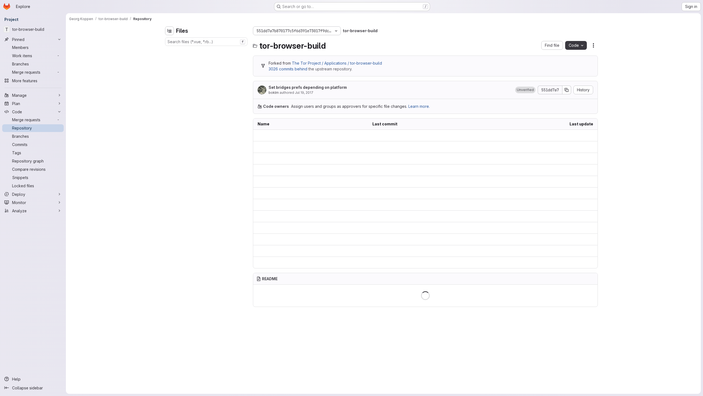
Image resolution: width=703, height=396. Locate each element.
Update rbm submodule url (396, 193)
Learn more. (419, 106)
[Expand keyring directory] (169, 51)
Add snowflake (386, 182)
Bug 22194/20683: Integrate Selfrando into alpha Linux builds (425, 135)
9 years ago (582, 135)
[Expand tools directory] (169, 69)
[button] (525, 90)
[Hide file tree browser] (169, 30)
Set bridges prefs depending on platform (308, 87)
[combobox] (206, 41)
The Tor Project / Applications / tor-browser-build (337, 63)
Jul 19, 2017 (304, 92)
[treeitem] (206, 51)
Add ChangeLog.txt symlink (397, 205)
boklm (274, 92)
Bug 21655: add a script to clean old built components (421, 216)
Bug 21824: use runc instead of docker (407, 158)
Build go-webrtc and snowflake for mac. (408, 251)
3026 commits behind (288, 69)
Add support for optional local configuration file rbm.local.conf (425, 239)
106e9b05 (285, 170)
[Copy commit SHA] (566, 90)
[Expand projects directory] (169, 60)
